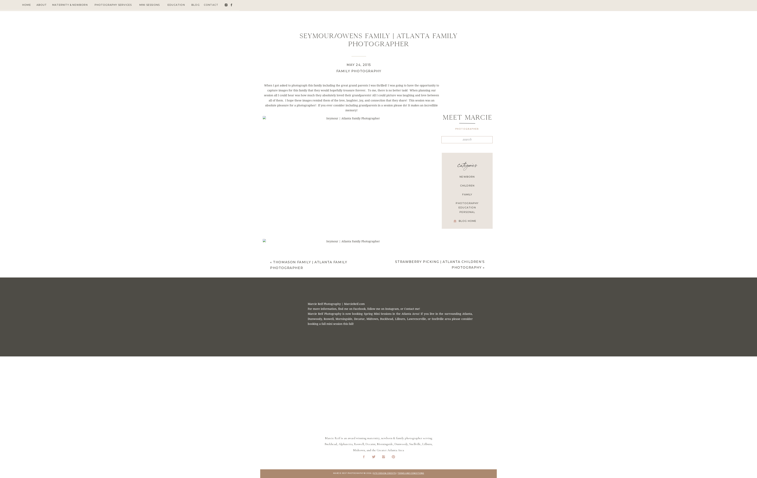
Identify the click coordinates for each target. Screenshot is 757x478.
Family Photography (358, 71)
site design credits (384, 473)
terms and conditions (411, 473)
